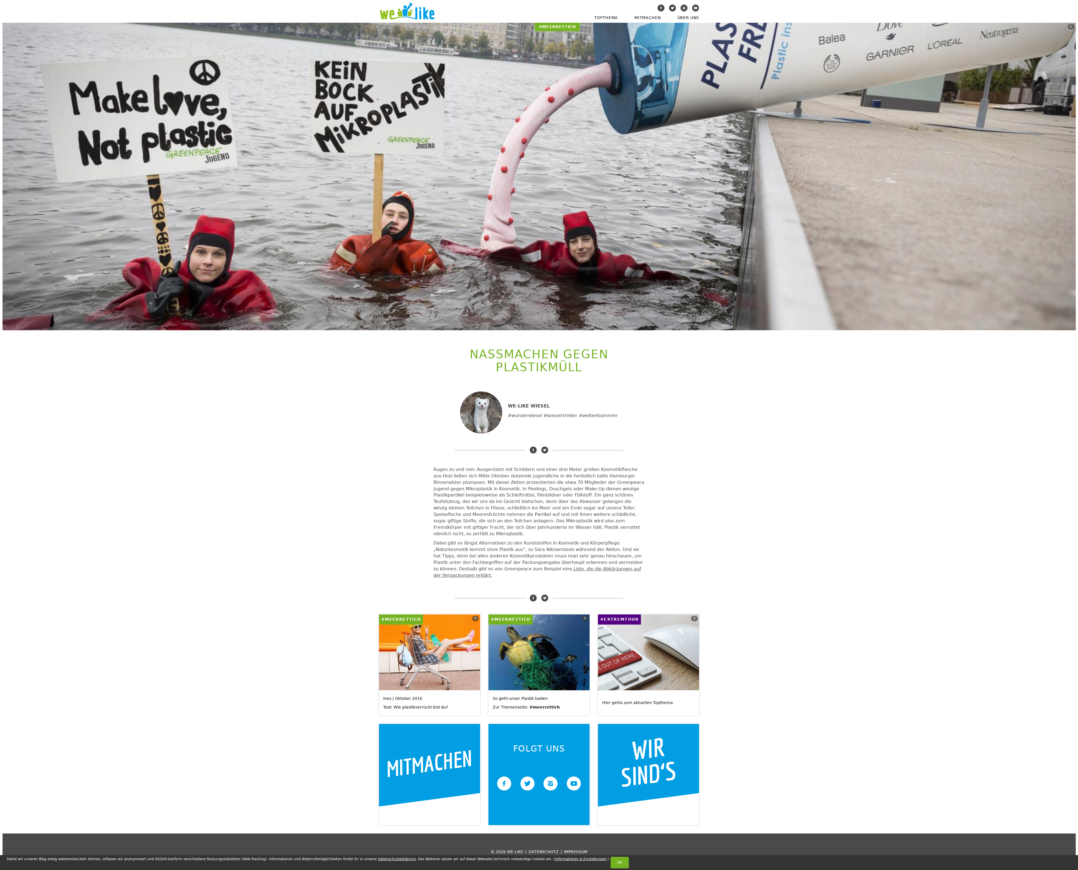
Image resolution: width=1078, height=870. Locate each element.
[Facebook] (660, 8)
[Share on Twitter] (544, 450)
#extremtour (619, 619)
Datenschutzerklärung (397, 859)
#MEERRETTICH (401, 619)
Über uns (688, 17)
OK (619, 862)
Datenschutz (544, 851)
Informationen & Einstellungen (580, 859)
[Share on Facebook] (533, 450)
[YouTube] (695, 8)
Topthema (606, 17)
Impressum (575, 851)
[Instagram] (684, 8)
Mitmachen (647, 17)
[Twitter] (672, 8)
